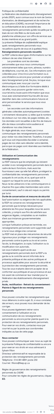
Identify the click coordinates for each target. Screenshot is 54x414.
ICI (3, 378)
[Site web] (37, 412)
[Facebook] (44, 412)
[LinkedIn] (40, 412)
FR (31, 3)
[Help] (36, 3)
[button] (50, 3)
